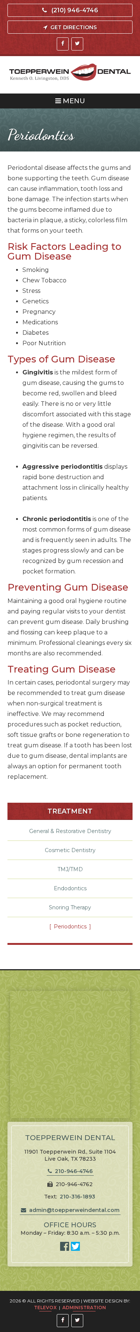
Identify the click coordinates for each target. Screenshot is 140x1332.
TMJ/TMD (70, 869)
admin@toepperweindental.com (74, 1210)
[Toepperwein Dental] (70, 73)
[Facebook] (63, 43)
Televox (45, 1307)
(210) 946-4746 (75, 10)
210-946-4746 (74, 1171)
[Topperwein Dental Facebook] (65, 1249)
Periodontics (70, 926)
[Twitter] (77, 43)
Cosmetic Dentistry (70, 850)
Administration (84, 1307)
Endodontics (70, 888)
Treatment (70, 811)
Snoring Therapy (70, 907)
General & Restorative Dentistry (70, 831)
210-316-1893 (77, 1196)
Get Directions (73, 27)
